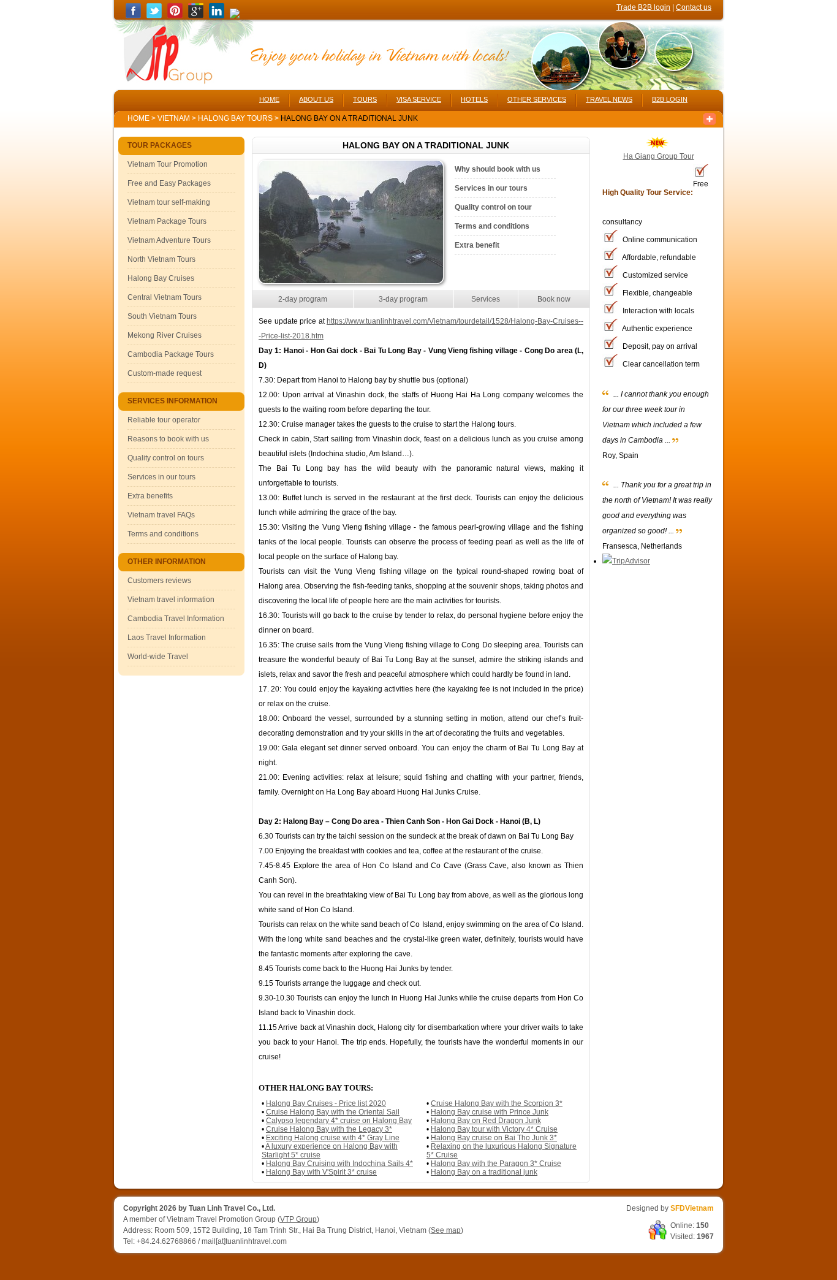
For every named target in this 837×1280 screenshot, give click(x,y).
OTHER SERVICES (536, 99)
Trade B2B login (643, 7)
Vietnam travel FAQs (161, 515)
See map (446, 1230)
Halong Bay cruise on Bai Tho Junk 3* (494, 1137)
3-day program (403, 299)
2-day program (302, 299)
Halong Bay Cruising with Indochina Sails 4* (339, 1163)
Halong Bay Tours (236, 118)
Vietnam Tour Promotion (167, 164)
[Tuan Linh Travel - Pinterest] (175, 16)
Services (485, 299)
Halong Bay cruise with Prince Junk (489, 1112)
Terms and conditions (163, 534)
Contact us (693, 7)
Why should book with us (497, 169)
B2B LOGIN (669, 99)
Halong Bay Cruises (160, 278)
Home (138, 118)
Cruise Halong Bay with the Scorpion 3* (496, 1103)
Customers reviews (159, 580)
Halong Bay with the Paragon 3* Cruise (496, 1163)
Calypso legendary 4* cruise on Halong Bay (339, 1120)
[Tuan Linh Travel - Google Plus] (195, 16)
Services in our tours (161, 477)
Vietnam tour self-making (168, 202)
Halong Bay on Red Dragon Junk (486, 1120)
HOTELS (474, 99)
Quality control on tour (493, 207)
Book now (553, 299)
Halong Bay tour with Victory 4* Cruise (494, 1129)
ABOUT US (316, 99)
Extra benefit (477, 245)
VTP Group (298, 1219)
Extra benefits (150, 496)
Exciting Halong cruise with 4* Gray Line (333, 1137)
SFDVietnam (692, 1208)
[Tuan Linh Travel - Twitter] (154, 16)
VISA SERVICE (418, 99)
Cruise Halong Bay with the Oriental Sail (333, 1112)
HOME (269, 99)
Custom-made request (164, 373)
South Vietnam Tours (162, 316)
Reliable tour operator (163, 420)
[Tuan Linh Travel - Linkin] (216, 16)
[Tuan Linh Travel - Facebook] (133, 16)
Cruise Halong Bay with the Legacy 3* (329, 1129)
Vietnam (173, 118)
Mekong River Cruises (164, 335)
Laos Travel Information (166, 637)
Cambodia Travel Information (175, 618)
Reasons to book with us (168, 439)
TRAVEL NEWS (609, 99)
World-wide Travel (157, 656)
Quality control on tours (165, 458)
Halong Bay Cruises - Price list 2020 (326, 1103)
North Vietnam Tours (161, 259)
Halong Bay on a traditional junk (484, 1172)
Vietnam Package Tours (166, 221)
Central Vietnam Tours (164, 297)
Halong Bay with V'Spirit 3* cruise (321, 1172)
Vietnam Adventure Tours (169, 240)
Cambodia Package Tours (170, 354)
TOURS (365, 99)
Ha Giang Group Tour (658, 156)
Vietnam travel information (170, 599)
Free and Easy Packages (169, 183)
